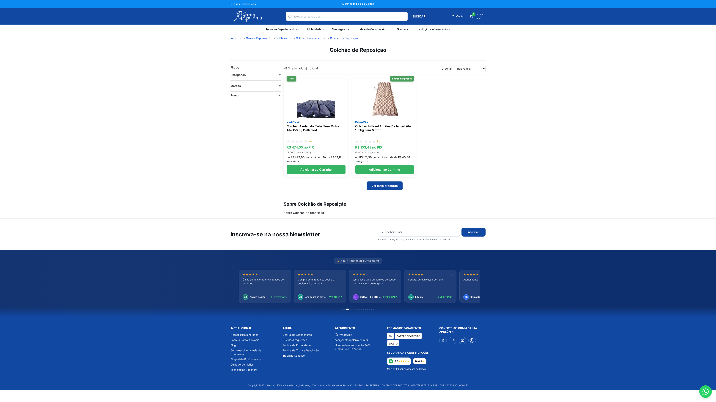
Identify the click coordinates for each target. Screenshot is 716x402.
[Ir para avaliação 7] (357, 309)
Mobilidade (314, 29)
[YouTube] (462, 340)
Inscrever (473, 232)
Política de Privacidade (297, 345)
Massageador (340, 29)
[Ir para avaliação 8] (359, 309)
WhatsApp (345, 334)
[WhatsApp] (472, 340)
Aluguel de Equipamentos (246, 359)
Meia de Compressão (372, 29)
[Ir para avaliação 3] (347, 309)
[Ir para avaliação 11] (365, 309)
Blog (233, 345)
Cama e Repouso (256, 38)
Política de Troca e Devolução (301, 350)
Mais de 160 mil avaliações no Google (406, 369)
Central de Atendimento (297, 334)
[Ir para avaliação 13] (369, 309)
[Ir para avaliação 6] (355, 309)
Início (233, 38)
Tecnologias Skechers (243, 369)
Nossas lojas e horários (244, 334)
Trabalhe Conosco (294, 355)
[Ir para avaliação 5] (353, 309)
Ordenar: (447, 68)
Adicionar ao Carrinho (316, 169)
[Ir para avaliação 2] (344, 309)
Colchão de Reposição (344, 38)
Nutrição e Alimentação (433, 29)
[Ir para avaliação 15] (373, 309)
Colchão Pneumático (308, 38)
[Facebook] (443, 340)
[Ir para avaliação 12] (367, 309)
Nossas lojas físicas (243, 4)
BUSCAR (419, 16)
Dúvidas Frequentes (295, 340)
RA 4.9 (418, 361)
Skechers (402, 29)
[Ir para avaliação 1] (342, 309)
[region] (358, 287)
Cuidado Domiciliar (241, 364)
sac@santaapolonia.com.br (351, 340)
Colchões (281, 38)
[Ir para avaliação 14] (371, 309)
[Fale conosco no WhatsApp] (706, 392)
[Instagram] (452, 340)
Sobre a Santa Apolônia (244, 340)
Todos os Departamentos (281, 29)
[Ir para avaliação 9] (361, 309)
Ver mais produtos (384, 186)
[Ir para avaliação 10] (363, 309)
